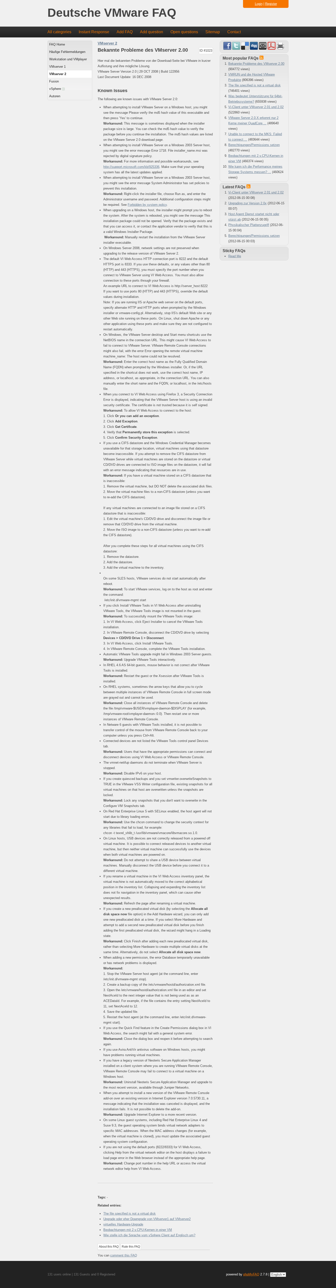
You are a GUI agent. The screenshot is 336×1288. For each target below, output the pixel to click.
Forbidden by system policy (147, 205)
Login (258, 4)
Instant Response (94, 32)
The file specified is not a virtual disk (129, 1213)
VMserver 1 (57, 66)
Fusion (54, 81)
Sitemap (212, 32)
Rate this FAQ (131, 1246)
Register (271, 4)
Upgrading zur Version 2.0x (247, 203)
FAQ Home (57, 44)
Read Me (234, 256)
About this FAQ (109, 1246)
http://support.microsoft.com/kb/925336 (131, 167)
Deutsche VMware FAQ (111, 12)
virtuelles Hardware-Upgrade (123, 1224)
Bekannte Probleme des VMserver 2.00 (256, 63)
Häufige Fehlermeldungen (67, 52)
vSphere (55, 89)
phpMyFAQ (251, 1274)
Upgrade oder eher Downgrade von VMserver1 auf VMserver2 (147, 1219)
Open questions (184, 32)
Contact (234, 32)
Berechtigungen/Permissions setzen (254, 145)
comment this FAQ (123, 1255)
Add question (151, 32)
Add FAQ (125, 32)
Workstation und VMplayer (68, 59)
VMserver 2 (57, 74)
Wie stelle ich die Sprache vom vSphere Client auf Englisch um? (149, 1235)
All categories (59, 32)
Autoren (54, 96)
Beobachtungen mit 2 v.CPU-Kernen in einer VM (137, 1230)
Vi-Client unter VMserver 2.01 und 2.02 (256, 107)
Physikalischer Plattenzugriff (248, 225)
